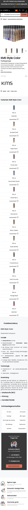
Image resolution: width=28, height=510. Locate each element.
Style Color (14, 91)
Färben (5, 19)
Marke (4, 91)
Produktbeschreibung (10, 323)
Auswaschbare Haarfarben (15, 19)
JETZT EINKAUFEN (22, 4)
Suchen (24, 14)
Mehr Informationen (6, 72)
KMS (26, 76)
